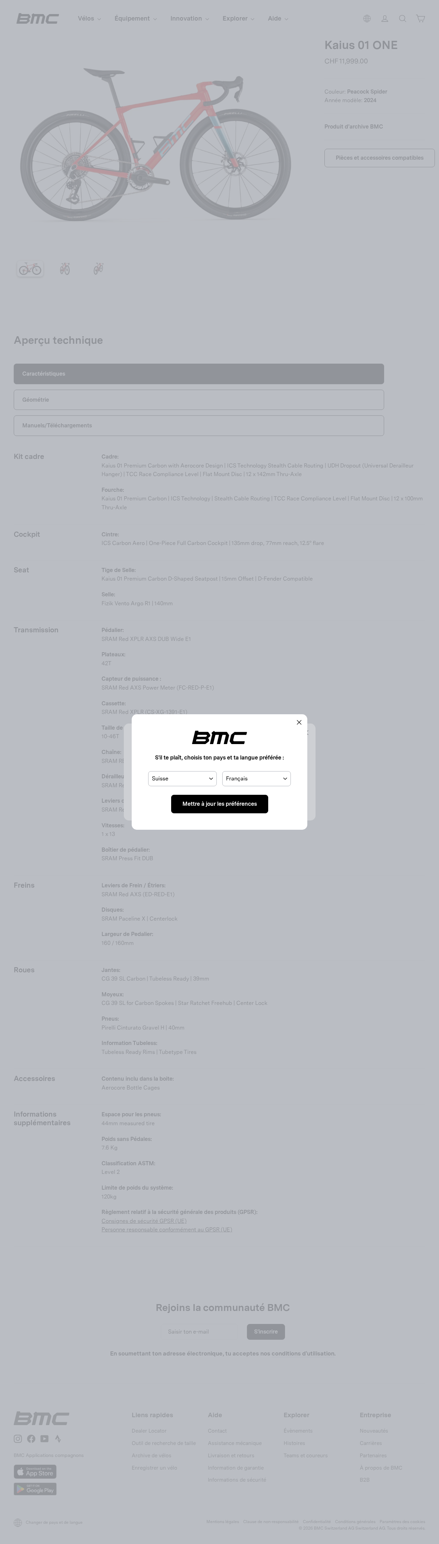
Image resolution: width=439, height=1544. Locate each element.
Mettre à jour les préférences (219, 804)
